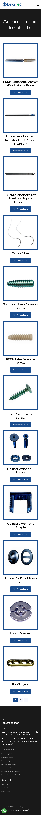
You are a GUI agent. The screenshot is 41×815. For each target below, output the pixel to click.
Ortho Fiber (21, 253)
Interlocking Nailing (7, 757)
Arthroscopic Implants (8, 768)
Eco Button (20, 684)
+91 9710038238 (10, 723)
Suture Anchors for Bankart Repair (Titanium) (20, 198)
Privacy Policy (5, 791)
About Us (4, 784)
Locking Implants (6, 754)
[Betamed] (12, 4)
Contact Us (5, 788)
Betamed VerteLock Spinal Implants (13, 775)
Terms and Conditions (8, 795)
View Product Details (20, 92)
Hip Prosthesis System (8, 764)
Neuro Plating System (8, 761)
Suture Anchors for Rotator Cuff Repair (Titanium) (20, 140)
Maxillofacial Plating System (10, 771)
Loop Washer (20, 633)
